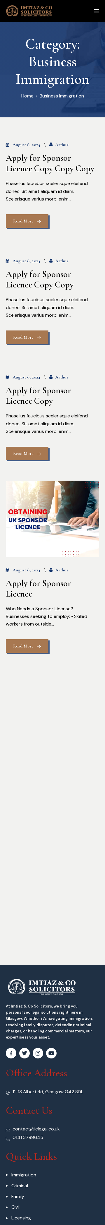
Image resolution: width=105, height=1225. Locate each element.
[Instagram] (38, 1053)
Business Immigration (62, 96)
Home (27, 96)
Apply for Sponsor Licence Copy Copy (40, 279)
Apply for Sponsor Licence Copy (38, 395)
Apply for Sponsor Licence (38, 588)
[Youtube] (51, 1053)
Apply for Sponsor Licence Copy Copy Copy (50, 163)
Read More (23, 221)
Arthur (62, 145)
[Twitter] (24, 1053)
